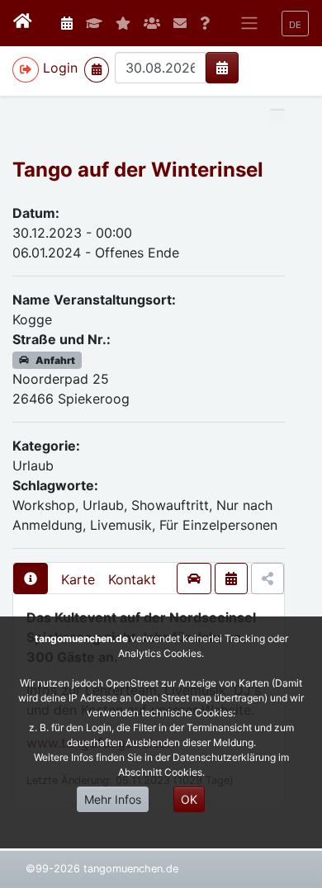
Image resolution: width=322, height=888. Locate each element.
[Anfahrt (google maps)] (194, 578)
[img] (222, 67)
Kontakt (132, 579)
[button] (295, 23)
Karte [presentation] (78, 579)
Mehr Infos (112, 799)
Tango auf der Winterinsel (137, 170)
